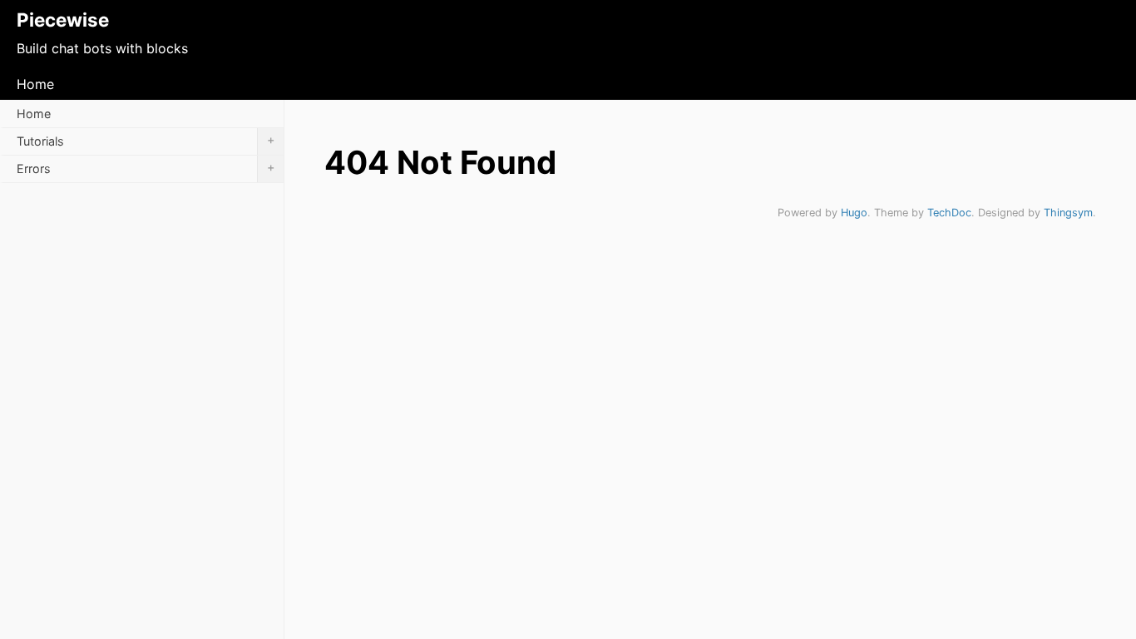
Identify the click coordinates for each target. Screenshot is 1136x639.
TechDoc (949, 212)
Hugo (854, 212)
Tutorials (145, 140)
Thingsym (1068, 212)
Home (35, 84)
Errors (145, 168)
